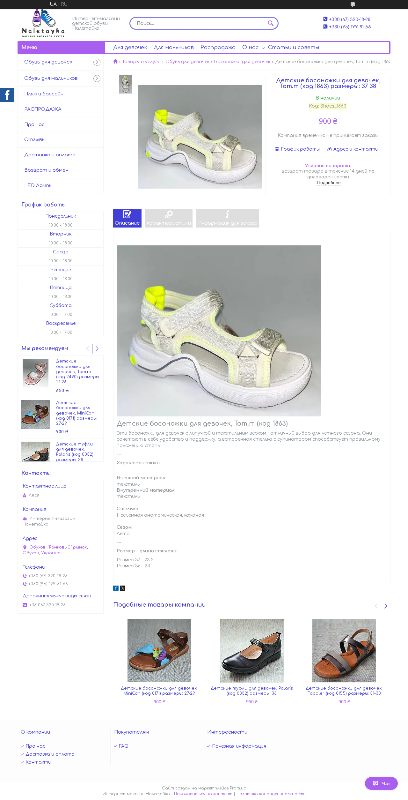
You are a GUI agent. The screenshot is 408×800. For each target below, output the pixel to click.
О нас (250, 47)
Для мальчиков (174, 47)
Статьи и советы (293, 47)
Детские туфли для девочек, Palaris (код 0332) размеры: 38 (252, 691)
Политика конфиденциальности (271, 794)
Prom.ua (238, 788)
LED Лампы (38, 185)
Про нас (34, 124)
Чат (386, 783)
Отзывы (35, 139)
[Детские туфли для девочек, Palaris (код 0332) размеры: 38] (252, 651)
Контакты (38, 762)
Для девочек (130, 47)
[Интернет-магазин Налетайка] (43, 23)
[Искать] (270, 23)
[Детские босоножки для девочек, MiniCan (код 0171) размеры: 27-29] (159, 651)
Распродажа (218, 47)
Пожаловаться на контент (203, 794)
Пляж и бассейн (43, 94)
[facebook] (116, 589)
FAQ (123, 746)
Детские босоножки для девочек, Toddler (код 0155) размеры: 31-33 (344, 691)
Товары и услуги (141, 61)
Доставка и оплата (50, 155)
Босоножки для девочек (242, 61)
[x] (122, 589)
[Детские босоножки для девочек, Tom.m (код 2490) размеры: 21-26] (35, 373)
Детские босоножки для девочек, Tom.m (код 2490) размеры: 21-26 (78, 371)
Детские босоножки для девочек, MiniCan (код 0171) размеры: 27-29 (159, 691)
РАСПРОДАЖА (43, 109)
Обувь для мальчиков (51, 78)
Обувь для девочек (187, 61)
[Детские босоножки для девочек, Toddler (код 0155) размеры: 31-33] (344, 651)
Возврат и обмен (46, 170)
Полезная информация (239, 746)
